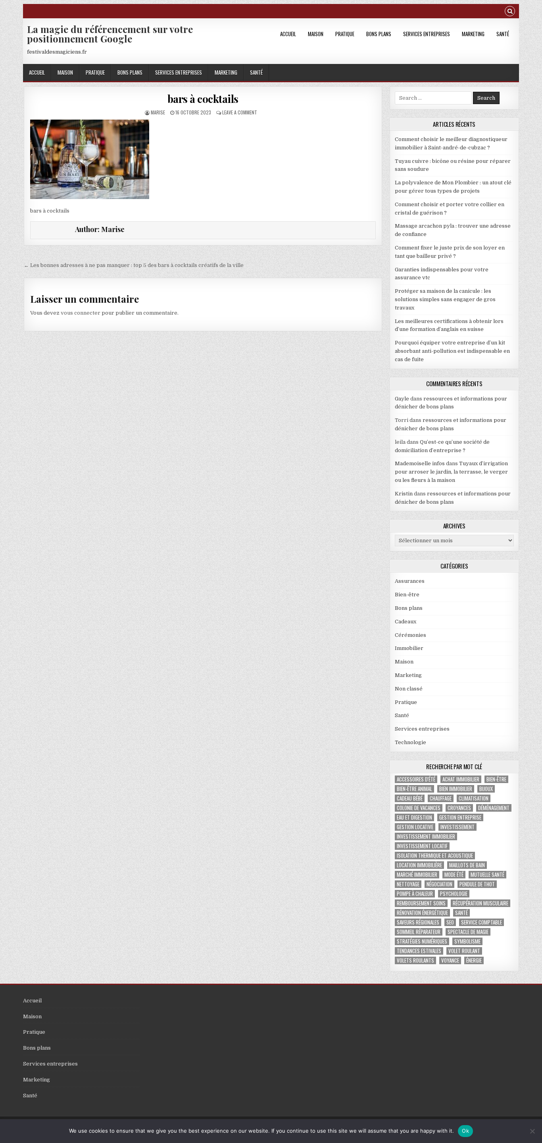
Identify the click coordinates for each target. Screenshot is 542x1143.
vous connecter (80, 313)
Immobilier (409, 648)
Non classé (409, 689)
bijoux (486, 789)
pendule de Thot (477, 884)
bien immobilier (455, 789)
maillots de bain (467, 865)
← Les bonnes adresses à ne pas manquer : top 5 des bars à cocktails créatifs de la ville (134, 265)
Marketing (473, 34)
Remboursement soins (421, 903)
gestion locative (415, 827)
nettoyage (408, 884)
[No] (532, 1131)
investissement (457, 827)
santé (461, 913)
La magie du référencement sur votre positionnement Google (110, 34)
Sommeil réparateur (418, 932)
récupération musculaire (480, 903)
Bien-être (407, 595)
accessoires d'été (416, 779)
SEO (450, 922)
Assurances (410, 581)
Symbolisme (467, 941)
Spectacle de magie (468, 932)
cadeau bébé (410, 798)
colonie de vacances (418, 808)
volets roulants (415, 960)
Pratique (344, 34)
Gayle (402, 399)
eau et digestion (414, 817)
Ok (465, 1131)
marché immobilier (417, 874)
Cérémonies (410, 635)
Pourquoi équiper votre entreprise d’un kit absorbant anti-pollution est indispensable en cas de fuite (452, 351)
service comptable (481, 922)
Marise (158, 112)
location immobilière (419, 865)
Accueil (288, 34)
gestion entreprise (460, 817)
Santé (502, 34)
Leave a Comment (239, 112)
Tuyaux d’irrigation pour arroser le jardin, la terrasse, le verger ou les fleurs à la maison (451, 471)
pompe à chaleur (415, 893)
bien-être (496, 779)
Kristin (404, 494)
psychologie (453, 893)
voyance (450, 960)
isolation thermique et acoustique (435, 855)
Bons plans (378, 34)
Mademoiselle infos (420, 463)
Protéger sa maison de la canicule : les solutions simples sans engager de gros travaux (445, 299)
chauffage (441, 798)
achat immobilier (460, 779)
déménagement (493, 808)
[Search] (510, 12)
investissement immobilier (426, 836)
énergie (474, 960)
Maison (315, 34)
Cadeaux (405, 622)
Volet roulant (464, 951)
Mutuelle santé (487, 874)
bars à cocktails (202, 99)
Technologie (410, 742)
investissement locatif (422, 846)
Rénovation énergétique (422, 913)
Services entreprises (426, 34)
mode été (453, 874)
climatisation (473, 798)
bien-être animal (414, 789)
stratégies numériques (422, 941)
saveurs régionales (418, 922)
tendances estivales (419, 951)
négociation (439, 884)
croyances (459, 808)
